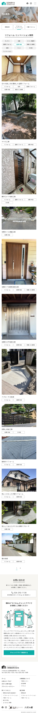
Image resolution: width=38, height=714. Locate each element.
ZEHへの (7, 684)
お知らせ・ (6, 681)
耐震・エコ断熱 (30, 44)
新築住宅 (7, 27)
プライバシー (8, 686)
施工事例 (22, 690)
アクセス (23, 686)
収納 (7, 48)
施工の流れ (6, 700)
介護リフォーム (31, 27)
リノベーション (7, 51)
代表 (24, 681)
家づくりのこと (6, 690)
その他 (30, 48)
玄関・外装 (19, 44)
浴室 (19, 41)
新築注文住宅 (9, 693)
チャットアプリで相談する (19, 652)
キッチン (7, 41)
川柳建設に (25, 678)
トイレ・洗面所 (30, 41)
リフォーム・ (19, 27)
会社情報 (23, 683)
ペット (19, 48)
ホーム (4, 678)
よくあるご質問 (7, 702)
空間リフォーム (7, 44)
